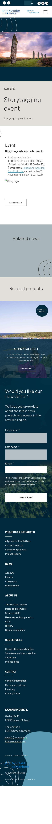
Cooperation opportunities (19, 648)
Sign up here (16, 202)
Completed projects (15, 549)
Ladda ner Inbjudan (34, 167)
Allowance (10, 657)
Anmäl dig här (16, 171)
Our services (14, 639)
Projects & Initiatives (20, 532)
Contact (11, 671)
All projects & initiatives (18, 541)
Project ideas (12, 661)
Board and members (16, 608)
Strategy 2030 (12, 612)
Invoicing (10, 689)
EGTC (8, 621)
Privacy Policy (12, 693)
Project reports (13, 553)
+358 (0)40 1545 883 (16, 737)
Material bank (12, 585)
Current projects (14, 545)
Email (9, 463)
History (9, 625)
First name (12, 430)
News (9, 563)
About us (11, 595)
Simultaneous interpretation (20, 653)
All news (9, 572)
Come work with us (15, 684)
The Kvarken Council (16, 604)
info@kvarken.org (15, 741)
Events (9, 577)
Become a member (15, 629)
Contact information (16, 680)
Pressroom (11, 581)
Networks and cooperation (19, 617)
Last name (12, 446)
